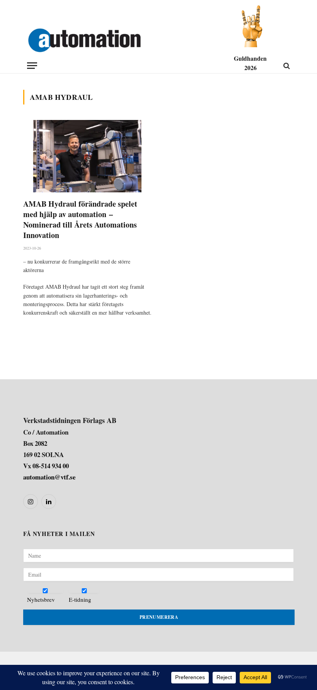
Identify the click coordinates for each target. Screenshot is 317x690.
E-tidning (80, 599)
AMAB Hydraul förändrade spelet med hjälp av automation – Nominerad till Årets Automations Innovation (80, 220)
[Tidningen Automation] (95, 40)
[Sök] (286, 65)
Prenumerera (159, 617)
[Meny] (32, 65)
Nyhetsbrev (41, 599)
